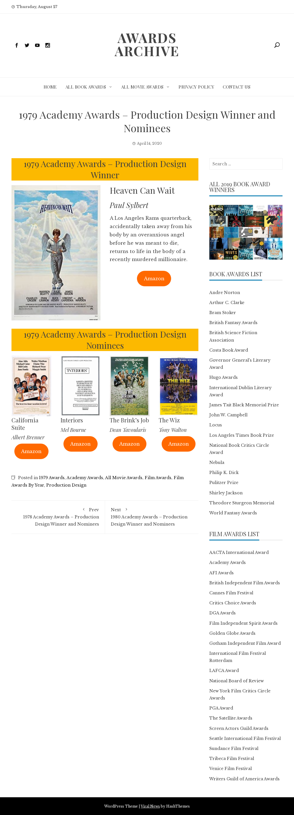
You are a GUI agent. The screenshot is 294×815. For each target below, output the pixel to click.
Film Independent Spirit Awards (243, 623)
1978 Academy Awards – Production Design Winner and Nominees (61, 517)
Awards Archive (147, 44)
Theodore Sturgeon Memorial (241, 503)
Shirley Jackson (226, 492)
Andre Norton (224, 292)
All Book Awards (85, 87)
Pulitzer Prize (223, 482)
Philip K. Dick (224, 472)
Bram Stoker (222, 312)
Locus (215, 425)
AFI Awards (221, 572)
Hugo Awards (223, 377)
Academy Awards (85, 477)
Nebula (216, 462)
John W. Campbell (228, 415)
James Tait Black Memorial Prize (244, 404)
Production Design (66, 485)
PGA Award (221, 708)
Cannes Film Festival (231, 592)
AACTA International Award (239, 552)
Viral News (150, 806)
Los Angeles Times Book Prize (241, 435)
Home (50, 87)
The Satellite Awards (230, 718)
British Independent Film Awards (244, 582)
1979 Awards (52, 477)
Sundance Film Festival (233, 748)
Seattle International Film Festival (245, 738)
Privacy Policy (196, 87)
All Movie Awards (142, 87)
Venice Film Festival (230, 768)
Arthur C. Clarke (226, 302)
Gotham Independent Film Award (245, 643)
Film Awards (158, 477)
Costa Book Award (228, 350)
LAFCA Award (224, 670)
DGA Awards (222, 613)
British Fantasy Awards (233, 322)
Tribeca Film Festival (231, 758)
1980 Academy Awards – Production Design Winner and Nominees (149, 517)
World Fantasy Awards (233, 513)
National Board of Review (236, 680)
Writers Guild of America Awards (244, 778)
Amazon (154, 278)
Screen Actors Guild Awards (238, 728)
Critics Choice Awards (232, 603)
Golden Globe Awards (232, 633)
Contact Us (236, 87)
